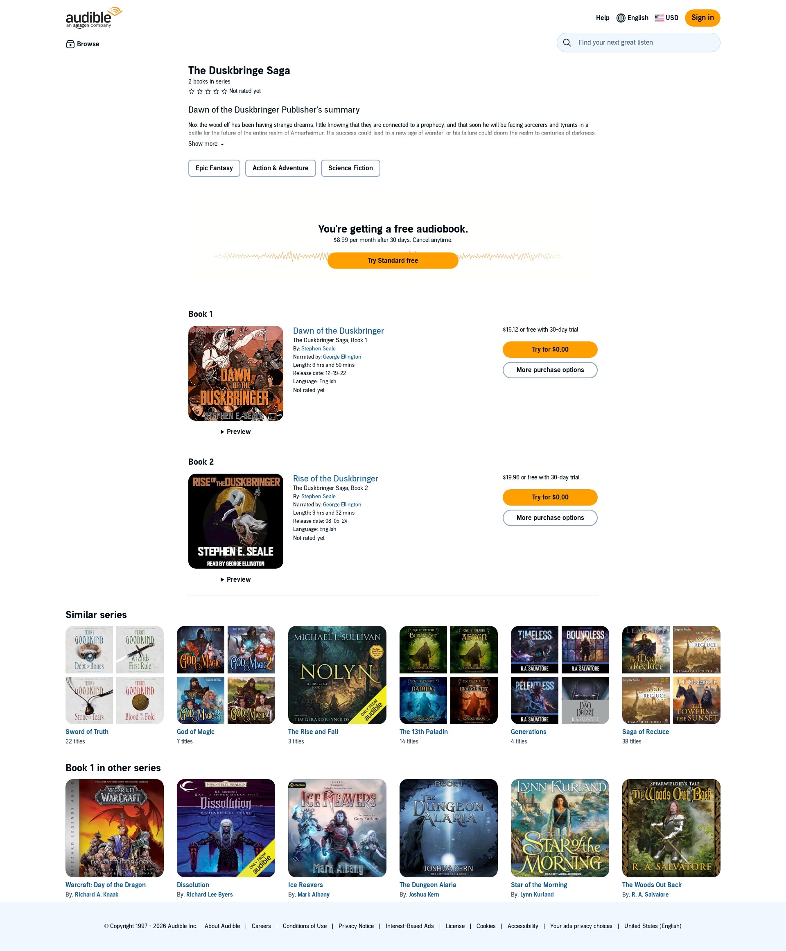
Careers (261, 926)
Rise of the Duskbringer (336, 479)
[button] (207, 143)
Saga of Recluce (645, 732)
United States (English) (653, 926)
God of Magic (196, 732)
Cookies (486, 926)
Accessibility (523, 926)
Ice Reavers (305, 885)
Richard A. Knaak (96, 894)
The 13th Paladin (424, 732)
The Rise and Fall (313, 732)
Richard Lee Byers (209, 894)
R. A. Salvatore (650, 894)
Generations (529, 732)
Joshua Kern (424, 894)
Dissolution (193, 885)
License (455, 926)
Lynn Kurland (537, 894)
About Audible (222, 926)
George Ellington (342, 357)
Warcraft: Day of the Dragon (106, 885)
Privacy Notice (356, 926)
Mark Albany (314, 894)
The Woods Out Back (652, 885)
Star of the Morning (539, 885)
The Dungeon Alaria (428, 885)
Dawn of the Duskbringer (338, 331)
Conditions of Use (305, 926)
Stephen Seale (318, 349)
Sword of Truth (87, 732)
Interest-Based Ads (410, 926)
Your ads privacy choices (581, 926)
